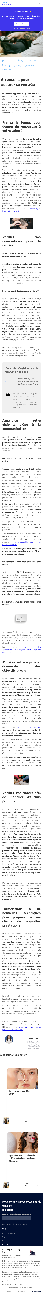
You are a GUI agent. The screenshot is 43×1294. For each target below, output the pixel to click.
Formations (6, 65)
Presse (4, 1240)
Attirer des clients (8, 61)
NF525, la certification (9, 1233)
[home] (5, 2)
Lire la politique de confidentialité (12, 1284)
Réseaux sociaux (30, 65)
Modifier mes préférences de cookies (14, 1224)
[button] (39, 3)
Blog (3, 1237)
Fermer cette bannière (21, 28)
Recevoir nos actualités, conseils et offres (16, 1214)
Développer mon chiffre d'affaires (27, 61)
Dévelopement (7, 69)
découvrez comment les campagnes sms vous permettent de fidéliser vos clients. (21, 650)
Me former (18, 65)
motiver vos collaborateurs (28, 728)
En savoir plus (21, 24)
